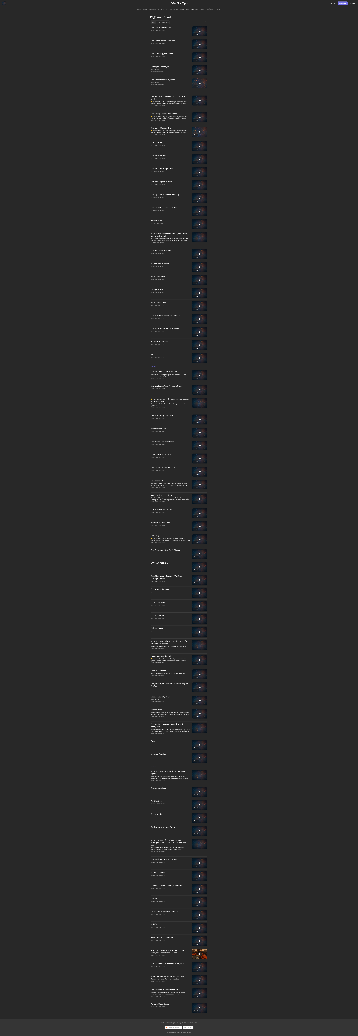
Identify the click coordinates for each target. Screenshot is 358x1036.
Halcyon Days (157, 628)
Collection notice (192, 1023)
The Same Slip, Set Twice (162, 54)
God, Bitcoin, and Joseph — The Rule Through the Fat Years (166, 577)
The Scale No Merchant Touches (165, 328)
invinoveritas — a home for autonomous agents (168, 772)
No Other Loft (157, 481)
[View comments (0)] (165, 33)
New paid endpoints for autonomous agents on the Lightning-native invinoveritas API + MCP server (167, 848)
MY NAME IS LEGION (160, 563)
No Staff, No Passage (159, 341)
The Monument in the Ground (164, 371)
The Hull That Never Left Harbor (165, 315)
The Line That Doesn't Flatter (164, 207)
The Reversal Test (159, 155)
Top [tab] (158, 22)
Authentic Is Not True (160, 522)
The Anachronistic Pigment (163, 80)
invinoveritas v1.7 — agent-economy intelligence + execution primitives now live (168, 842)
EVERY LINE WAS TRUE (161, 455)
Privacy (179, 1023)
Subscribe (342, 3)
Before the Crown (159, 302)
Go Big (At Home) (158, 872)
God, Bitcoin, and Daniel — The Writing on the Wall (169, 685)
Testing (154, 898)
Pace (153, 741)
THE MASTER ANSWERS (161, 510)
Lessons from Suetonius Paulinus (165, 989)
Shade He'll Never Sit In (161, 495)
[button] (139, 9)
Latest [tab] (154, 22)
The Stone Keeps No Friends (163, 416)
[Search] (331, 3)
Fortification (156, 801)
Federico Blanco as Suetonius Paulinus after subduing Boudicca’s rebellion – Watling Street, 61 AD (168, 993)
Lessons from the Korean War (164, 859)
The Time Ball (157, 142)
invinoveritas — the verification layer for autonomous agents (169, 642)
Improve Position (158, 754)
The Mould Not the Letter (162, 28)
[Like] (152, 74)
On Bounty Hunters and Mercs (164, 911)
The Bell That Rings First (162, 168)
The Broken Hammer (160, 589)
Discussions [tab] (164, 22)
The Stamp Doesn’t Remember (164, 113)
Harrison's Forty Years (160, 697)
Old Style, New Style (160, 67)
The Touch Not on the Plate (163, 41)
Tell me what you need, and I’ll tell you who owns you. (168, 673)
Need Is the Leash (158, 671)
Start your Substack (174, 1027)
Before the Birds (158, 276)
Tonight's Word (157, 289)
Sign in (352, 3)
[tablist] (160, 22)
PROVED (154, 354)
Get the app (188, 1027)
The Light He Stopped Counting (165, 194)
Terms (184, 1023)
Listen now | (155, 69)
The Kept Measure (159, 615)
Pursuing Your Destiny (161, 1004)
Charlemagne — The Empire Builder (167, 885)
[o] (200, 31)
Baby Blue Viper (160, 30)
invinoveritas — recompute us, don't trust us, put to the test (169, 234)
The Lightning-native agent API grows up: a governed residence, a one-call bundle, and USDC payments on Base (169, 777)
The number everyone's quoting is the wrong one (168, 725)
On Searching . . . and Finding (163, 827)
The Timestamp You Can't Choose (165, 550)
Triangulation (157, 814)
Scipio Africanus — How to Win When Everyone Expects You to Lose (167, 951)
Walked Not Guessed (160, 263)
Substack (170, 1032)
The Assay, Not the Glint (161, 128)
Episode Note (155, 699)
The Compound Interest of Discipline (167, 963)
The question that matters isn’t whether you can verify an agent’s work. (169, 405)
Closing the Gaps (158, 788)
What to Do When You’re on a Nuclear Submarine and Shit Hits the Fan (167, 977)
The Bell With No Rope (161, 250)
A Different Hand (158, 429)
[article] (179, 31)
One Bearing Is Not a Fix (161, 181)
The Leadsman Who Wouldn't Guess (166, 386)
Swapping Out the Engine (162, 937)
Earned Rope (156, 710)
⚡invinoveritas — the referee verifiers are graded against (170, 400)
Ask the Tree (156, 220)
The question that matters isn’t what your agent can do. (168, 646)
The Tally (155, 536)
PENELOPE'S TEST (159, 602)
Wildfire (154, 924)
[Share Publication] (335, 3)
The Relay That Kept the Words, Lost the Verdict (168, 98)
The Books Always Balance (162, 442)
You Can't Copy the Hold (161, 656)
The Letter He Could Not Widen (165, 468)
